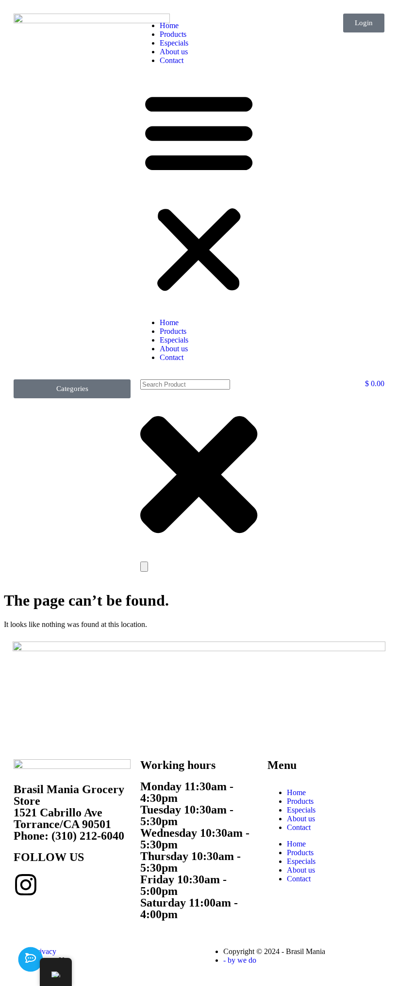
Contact (171, 60)
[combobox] (185, 384)
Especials (174, 43)
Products (173, 34)
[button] (198, 192)
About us (174, 51)
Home (169, 25)
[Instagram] (26, 885)
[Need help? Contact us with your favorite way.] (30, 959)
